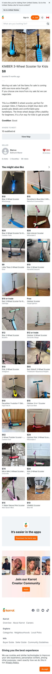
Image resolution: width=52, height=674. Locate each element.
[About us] (42, 17)
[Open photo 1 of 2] (14, 45)
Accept (44, 669)
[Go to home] (3, 17)
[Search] (48, 23)
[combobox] (24, 23)
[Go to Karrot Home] (8, 610)
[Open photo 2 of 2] (38, 45)
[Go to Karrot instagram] (38, 610)
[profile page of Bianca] (5, 151)
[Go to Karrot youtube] (42, 610)
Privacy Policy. (12, 662)
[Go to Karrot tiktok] (47, 610)
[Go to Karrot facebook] (33, 610)
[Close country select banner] (49, 2)
